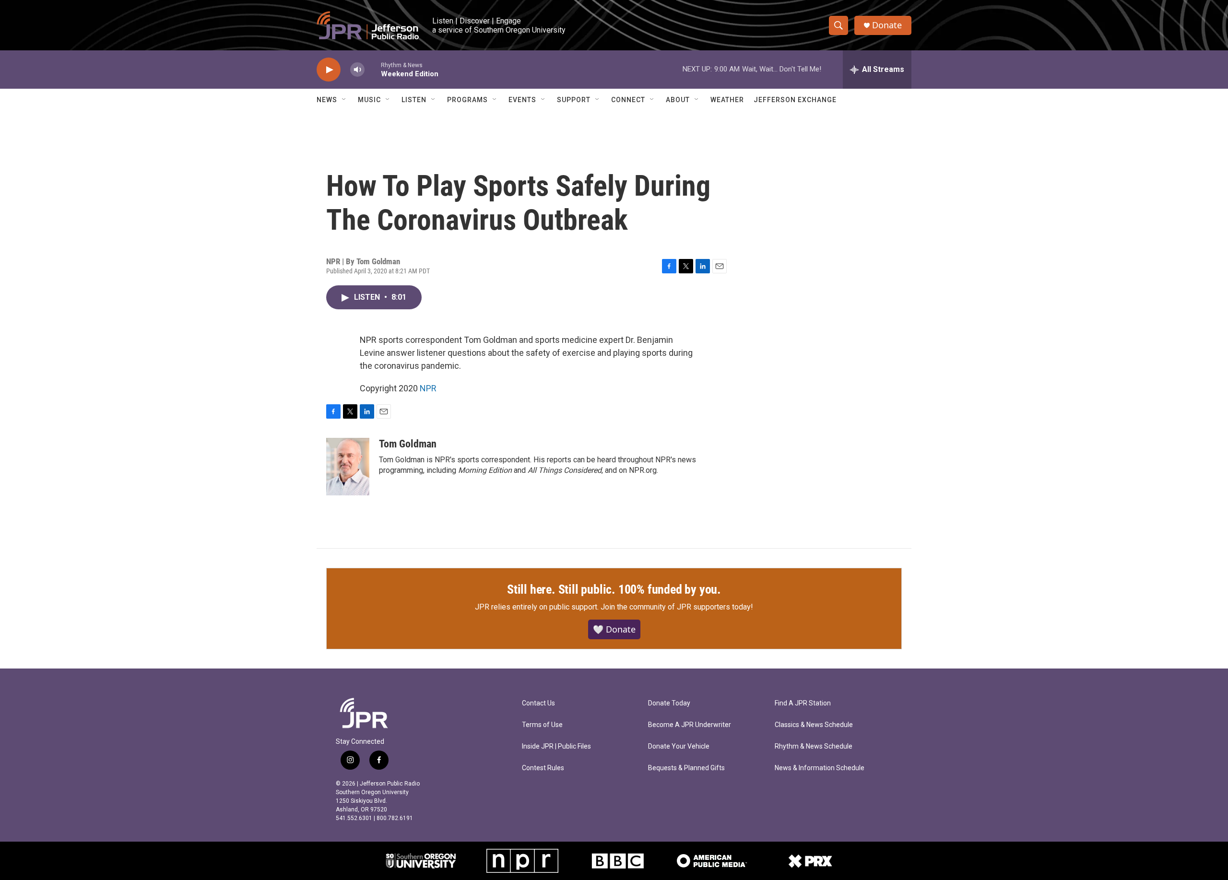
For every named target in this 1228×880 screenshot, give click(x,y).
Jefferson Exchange (795, 100)
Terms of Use (542, 724)
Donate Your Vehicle (678, 746)
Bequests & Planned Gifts (686, 768)
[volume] (357, 70)
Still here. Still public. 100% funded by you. (614, 589)
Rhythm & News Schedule (813, 746)
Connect (628, 100)
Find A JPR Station (803, 703)
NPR (428, 388)
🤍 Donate (614, 629)
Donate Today (669, 703)
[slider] (372, 69)
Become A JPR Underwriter (689, 724)
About (678, 100)
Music (369, 100)
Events (522, 100)
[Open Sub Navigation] (344, 100)
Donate (887, 25)
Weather (727, 100)
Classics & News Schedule (814, 724)
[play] (328, 69)
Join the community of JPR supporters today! (677, 606)
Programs (467, 100)
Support (573, 100)
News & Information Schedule (819, 768)
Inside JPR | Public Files (556, 746)
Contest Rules (543, 768)
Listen (413, 100)
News (327, 100)
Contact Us (538, 703)
